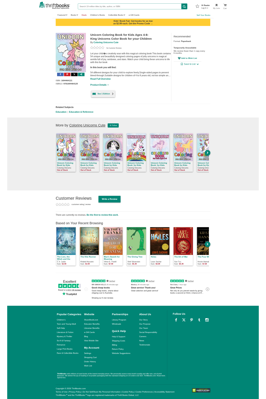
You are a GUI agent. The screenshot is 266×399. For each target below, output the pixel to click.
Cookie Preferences (144, 392)
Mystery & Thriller (64, 336)
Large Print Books (64, 349)
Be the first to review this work (102, 215)
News (141, 340)
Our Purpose (144, 324)
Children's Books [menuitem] (97, 15)
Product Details (98, 85)
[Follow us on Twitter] (184, 320)
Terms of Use (61, 392)
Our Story (143, 320)
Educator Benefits (92, 324)
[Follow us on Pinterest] (191, 320)
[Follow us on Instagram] (207, 320)
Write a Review (109, 199)
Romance (61, 345)
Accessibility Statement (164, 392)
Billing (114, 345)
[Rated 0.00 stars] (97, 48)
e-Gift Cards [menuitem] (134, 15)
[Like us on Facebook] (176, 320)
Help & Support (118, 336)
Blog (86, 336)
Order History (90, 361)
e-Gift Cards (89, 332)
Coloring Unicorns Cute (106, 42)
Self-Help (61, 328)
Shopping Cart (90, 357)
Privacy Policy (75, 392)
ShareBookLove (91, 320)
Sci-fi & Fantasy (64, 340)
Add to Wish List (189, 58)
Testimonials (144, 345)
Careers (142, 336)
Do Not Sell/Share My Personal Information (101, 392)
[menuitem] (205, 6)
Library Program (119, 320)
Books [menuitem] (73, 15)
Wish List (88, 366)
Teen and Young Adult (66, 324)
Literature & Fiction (65, 332)
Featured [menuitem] (61, 15)
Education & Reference (81, 112)
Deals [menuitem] (84, 15)
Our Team (143, 328)
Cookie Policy (128, 392)
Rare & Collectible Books (67, 353)
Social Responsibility (148, 332)
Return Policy (118, 349)
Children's (61, 320)
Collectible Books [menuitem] (115, 15)
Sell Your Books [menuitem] (203, 15)
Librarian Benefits (91, 328)
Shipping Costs (118, 341)
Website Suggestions (121, 353)
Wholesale (116, 324)
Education (61, 112)
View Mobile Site (91, 340)
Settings (87, 353)
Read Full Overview (100, 79)
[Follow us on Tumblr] (199, 320)
